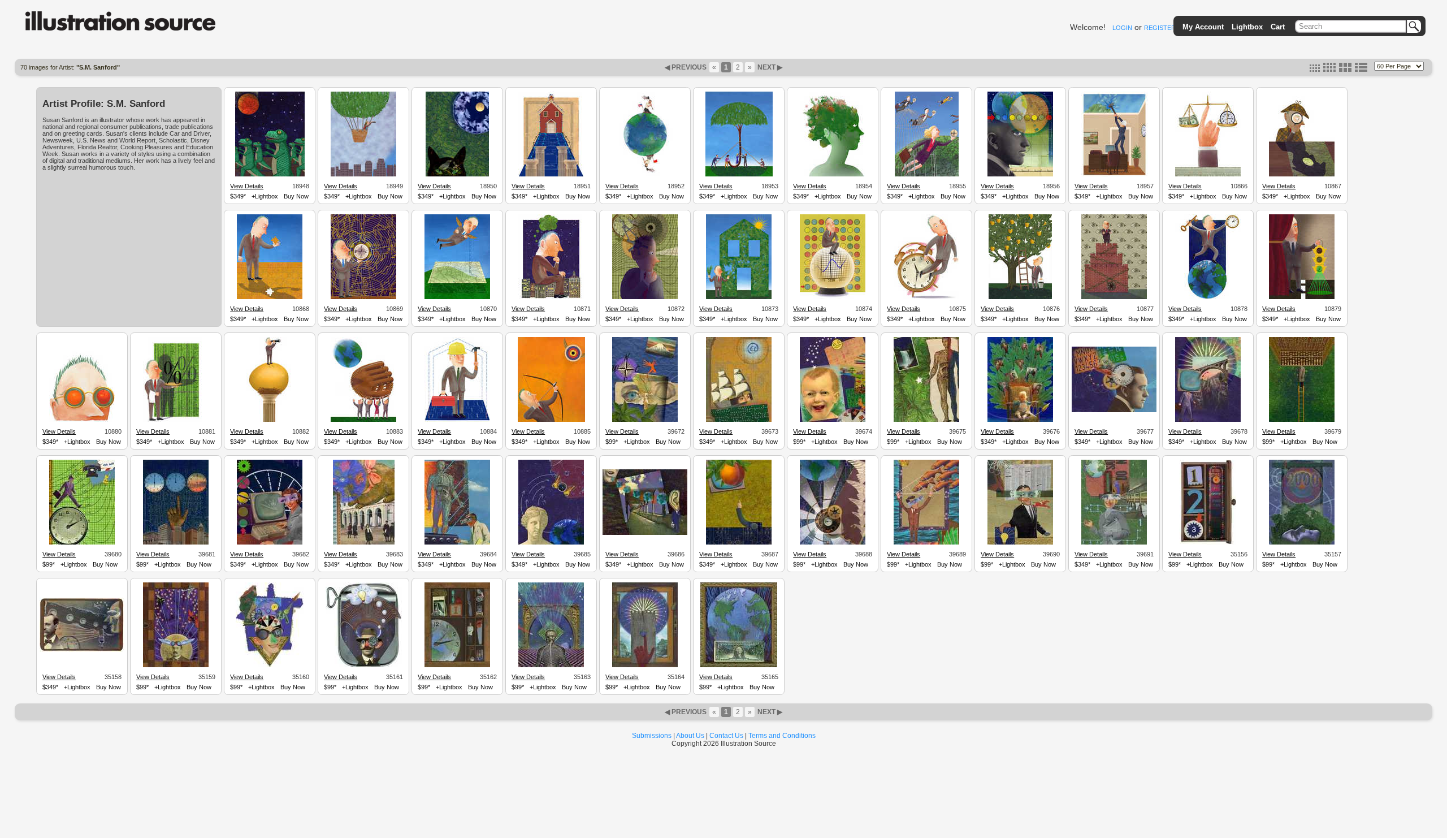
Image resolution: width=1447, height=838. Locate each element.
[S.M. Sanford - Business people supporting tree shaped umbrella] (739, 175)
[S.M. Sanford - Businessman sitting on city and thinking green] (551, 297)
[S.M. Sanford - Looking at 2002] (1302, 543)
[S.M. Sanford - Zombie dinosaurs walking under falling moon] (270, 175)
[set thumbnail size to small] (1315, 70)
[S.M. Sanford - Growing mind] (832, 420)
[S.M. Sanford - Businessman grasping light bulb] (1020, 543)
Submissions (651, 736)
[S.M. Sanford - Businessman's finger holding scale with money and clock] (1208, 175)
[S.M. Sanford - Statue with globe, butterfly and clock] (551, 543)
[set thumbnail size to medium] (1329, 70)
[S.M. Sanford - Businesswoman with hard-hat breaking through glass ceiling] (1114, 175)
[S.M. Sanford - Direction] (645, 665)
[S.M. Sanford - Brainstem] (551, 665)
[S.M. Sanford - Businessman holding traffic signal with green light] (1302, 297)
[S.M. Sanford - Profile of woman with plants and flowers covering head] (832, 175)
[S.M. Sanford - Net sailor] (739, 420)
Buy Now (296, 196)
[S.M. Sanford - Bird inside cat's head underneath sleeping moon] (457, 175)
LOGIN (1122, 27)
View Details (246, 186)
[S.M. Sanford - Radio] (82, 650)
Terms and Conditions (782, 736)
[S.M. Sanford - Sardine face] (364, 665)
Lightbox (1247, 27)
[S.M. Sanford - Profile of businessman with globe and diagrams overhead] (1020, 175)
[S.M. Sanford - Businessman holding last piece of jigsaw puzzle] (269, 297)
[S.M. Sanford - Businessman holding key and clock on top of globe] (1208, 297)
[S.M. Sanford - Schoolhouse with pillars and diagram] (551, 175)
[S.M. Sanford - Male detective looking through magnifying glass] (1302, 175)
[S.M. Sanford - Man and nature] (926, 420)
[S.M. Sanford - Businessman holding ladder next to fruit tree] (1020, 297)
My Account (1203, 27)
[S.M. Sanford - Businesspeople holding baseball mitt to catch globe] (363, 420)
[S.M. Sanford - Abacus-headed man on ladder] (1302, 420)
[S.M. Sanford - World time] (457, 665)
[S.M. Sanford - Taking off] (1114, 543)
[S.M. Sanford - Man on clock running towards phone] (82, 543)
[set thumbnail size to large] (1345, 70)
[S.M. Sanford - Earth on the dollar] (738, 665)
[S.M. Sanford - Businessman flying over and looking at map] (457, 297)
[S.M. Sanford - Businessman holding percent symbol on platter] (176, 420)
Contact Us (726, 736)
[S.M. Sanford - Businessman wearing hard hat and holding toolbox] (457, 420)
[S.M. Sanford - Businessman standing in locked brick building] (1114, 297)
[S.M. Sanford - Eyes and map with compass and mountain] (645, 420)
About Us (690, 736)
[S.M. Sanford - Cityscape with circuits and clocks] (176, 543)
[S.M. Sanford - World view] (832, 543)
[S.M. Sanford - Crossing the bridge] (1208, 420)
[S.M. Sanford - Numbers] (1208, 543)
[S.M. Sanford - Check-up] (457, 543)
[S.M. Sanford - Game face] (270, 665)
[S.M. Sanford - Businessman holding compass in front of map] (363, 297)
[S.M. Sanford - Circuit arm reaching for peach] (739, 543)
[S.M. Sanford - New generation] (1020, 420)
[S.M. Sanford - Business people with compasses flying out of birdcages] (927, 175)
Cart (1278, 27)
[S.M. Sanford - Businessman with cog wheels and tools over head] (645, 297)
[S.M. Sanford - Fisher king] (926, 543)
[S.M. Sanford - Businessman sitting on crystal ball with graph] (832, 297)
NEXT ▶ (769, 67)
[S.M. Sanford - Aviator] (176, 665)
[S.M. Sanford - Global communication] (645, 533)
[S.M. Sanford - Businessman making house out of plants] (739, 297)
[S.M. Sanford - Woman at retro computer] (269, 543)
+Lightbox (265, 196)
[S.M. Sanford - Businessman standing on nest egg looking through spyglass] (269, 420)
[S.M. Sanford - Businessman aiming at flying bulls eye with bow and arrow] (551, 420)
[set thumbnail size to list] (1361, 70)
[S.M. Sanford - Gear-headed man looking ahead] (1114, 410)
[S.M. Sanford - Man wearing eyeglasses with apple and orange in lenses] (82, 420)
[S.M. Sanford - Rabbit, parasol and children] (364, 543)
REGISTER (1160, 27)
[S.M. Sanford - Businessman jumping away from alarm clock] (926, 297)
